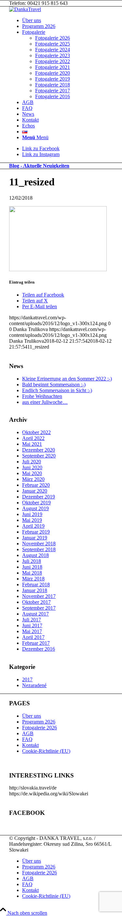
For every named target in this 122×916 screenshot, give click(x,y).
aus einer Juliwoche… (45, 402)
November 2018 (39, 543)
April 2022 (33, 438)
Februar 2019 (36, 532)
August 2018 (35, 555)
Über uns (31, 716)
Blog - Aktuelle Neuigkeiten (39, 165)
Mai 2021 (32, 444)
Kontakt (30, 745)
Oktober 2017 (36, 602)
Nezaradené (34, 685)
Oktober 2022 (36, 432)
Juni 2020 (32, 467)
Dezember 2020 (38, 450)
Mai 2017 (32, 631)
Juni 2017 (32, 625)
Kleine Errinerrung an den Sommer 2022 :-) (67, 378)
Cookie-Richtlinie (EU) (46, 751)
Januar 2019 (34, 537)
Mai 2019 (32, 520)
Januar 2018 (34, 590)
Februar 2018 (36, 584)
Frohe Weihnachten (42, 396)
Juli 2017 (31, 619)
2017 (27, 679)
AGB (28, 733)
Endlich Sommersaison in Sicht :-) (57, 390)
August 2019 (35, 508)
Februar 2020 (36, 485)
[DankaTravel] (25, 9)
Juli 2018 (31, 561)
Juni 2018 (32, 567)
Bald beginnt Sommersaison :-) (54, 384)
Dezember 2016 (38, 649)
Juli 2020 (31, 461)
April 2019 (33, 526)
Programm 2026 (38, 721)
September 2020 (39, 455)
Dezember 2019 (38, 496)
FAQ (27, 739)
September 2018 (39, 549)
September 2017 (39, 608)
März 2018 (33, 578)
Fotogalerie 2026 (39, 727)
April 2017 (33, 637)
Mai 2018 (32, 573)
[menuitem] (67, 20)
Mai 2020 (32, 473)
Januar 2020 (34, 491)
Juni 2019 (32, 514)
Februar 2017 (36, 643)
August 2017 (35, 614)
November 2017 (39, 596)
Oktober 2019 (36, 502)
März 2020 (33, 479)
